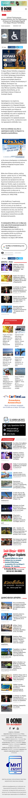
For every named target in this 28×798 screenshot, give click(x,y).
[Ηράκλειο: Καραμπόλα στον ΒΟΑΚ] (6, 708)
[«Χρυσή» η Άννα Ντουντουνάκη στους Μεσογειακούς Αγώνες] (6, 475)
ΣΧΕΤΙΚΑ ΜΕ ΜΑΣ (6, 779)
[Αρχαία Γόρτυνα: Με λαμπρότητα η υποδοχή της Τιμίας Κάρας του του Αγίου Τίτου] (6, 299)
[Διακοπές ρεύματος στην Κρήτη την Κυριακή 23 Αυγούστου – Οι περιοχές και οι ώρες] (6, 309)
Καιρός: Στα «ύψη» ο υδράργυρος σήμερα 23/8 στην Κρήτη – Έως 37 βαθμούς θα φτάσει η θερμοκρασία (19, 279)
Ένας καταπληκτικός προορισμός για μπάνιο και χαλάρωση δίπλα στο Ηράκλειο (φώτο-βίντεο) (19, 606)
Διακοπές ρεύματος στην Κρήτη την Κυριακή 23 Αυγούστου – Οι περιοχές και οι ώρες (19, 309)
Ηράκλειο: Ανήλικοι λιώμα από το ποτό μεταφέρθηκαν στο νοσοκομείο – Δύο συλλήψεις (18, 267)
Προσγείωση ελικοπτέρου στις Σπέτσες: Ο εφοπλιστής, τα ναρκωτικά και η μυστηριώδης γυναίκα (20, 484)
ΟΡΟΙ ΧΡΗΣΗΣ (16, 779)
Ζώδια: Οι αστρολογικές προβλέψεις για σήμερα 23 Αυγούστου (20, 465)
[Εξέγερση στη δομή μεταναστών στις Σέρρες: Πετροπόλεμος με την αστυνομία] (6, 508)
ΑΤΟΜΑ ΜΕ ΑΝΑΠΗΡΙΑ (9, 252)
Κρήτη (4, 14)
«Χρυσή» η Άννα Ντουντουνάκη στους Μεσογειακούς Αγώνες (19, 474)
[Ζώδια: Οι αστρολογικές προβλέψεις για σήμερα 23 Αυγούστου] (6, 466)
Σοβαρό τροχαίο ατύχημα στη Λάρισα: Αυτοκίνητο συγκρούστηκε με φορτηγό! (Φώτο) (19, 687)
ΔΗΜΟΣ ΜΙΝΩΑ (18, 252)
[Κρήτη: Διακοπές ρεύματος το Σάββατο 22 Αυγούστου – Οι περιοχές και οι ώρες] (20, 352)
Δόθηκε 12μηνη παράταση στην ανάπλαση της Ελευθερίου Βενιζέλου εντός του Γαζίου (19, 628)
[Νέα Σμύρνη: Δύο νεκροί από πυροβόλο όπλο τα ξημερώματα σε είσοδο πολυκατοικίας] (6, 541)
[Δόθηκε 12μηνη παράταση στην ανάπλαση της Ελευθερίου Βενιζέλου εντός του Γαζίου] (6, 627)
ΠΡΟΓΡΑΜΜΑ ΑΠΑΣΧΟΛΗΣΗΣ (7, 254)
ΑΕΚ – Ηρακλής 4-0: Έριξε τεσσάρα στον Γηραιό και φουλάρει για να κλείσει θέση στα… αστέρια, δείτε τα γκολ (20, 531)
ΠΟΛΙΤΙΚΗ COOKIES (18, 781)
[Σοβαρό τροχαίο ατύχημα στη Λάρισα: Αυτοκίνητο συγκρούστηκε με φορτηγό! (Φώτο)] (6, 687)
